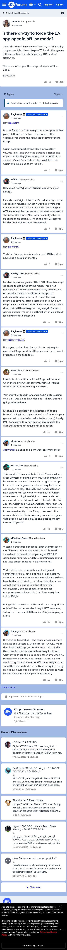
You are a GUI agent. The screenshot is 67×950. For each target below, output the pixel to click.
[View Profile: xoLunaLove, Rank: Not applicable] (6, 467)
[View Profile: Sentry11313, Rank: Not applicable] (6, 275)
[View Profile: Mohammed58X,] (8, 829)
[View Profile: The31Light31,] (8, 744)
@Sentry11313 (16, 340)
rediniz (16, 815)
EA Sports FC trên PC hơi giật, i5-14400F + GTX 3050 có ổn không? (37, 770)
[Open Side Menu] (4, 4)
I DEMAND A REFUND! (25, 742)
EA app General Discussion (17, 13)
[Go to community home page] (17, 5)
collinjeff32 (18, 875)
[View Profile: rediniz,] (8, 803)
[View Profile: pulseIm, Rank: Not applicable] (6, 23)
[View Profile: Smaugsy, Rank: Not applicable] (6, 633)
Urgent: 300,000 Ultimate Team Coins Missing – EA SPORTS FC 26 (34, 828)
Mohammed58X (20, 847)
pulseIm (16, 21)
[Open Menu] (62, 13)
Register (48, 4)
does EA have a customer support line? (35, 858)
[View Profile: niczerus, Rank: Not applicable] (6, 443)
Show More (9, 687)
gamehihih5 (18, 789)
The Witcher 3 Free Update (28, 800)
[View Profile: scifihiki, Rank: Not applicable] (6, 181)
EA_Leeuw (16, 114)
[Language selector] (32, 5)
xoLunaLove (17, 465)
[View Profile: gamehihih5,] (8, 770)
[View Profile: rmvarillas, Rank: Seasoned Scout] (6, 372)
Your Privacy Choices (33, 945)
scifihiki (15, 179)
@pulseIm (13, 122)
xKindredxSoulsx (19, 538)
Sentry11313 (17, 273)
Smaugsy (16, 631)
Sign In (59, 4)
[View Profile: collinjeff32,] (8, 861)
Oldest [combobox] (58, 94)
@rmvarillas (9, 449)
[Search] (40, 5)
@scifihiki (13, 246)
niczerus (15, 441)
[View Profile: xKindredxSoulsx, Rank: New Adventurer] (6, 540)
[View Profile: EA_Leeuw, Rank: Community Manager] (6, 116)
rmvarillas (16, 370)
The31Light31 (19, 756)
